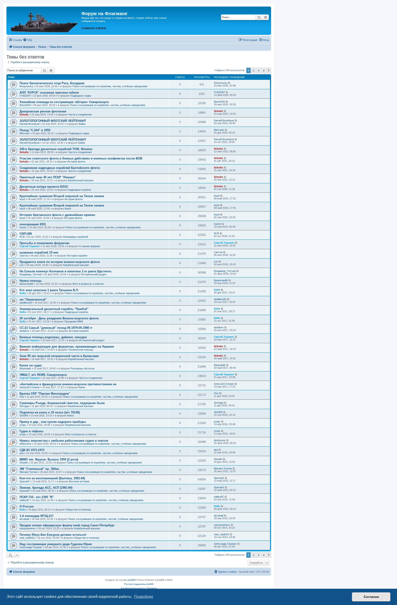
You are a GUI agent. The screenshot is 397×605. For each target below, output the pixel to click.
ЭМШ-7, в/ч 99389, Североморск (43, 374)
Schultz (24, 114)
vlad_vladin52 (27, 537)
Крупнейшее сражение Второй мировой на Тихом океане (62, 196)
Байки (82, 124)
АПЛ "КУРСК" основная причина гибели (49, 92)
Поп (22, 396)
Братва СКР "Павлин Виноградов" (45, 393)
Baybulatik (25, 368)
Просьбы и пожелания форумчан (44, 243)
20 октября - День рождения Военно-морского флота (59, 318)
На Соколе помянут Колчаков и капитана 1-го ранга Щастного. (66, 271)
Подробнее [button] (143, 597)
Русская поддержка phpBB (138, 584)
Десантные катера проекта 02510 (44, 186)
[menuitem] (27, 40)
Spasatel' (25, 481)
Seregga (24, 406)
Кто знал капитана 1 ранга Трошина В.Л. (49, 290)
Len (22, 265)
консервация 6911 (33, 224)
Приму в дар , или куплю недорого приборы (53, 422)
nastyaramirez (28, 528)
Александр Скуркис (31, 547)
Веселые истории (79, 481)
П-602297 (25, 95)
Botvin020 (25, 105)
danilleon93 (26, 302)
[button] (269, 70)
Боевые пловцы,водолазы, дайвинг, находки (53, 337)
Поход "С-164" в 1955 (35, 130)
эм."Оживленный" (33, 299)
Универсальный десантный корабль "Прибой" (54, 309)
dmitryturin (25, 443)
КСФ (22, 236)
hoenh (23, 227)
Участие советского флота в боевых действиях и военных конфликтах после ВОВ (81, 158)
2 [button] (253, 70)
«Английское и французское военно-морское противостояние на (68, 384)
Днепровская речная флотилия (43, 111)
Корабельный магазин (81, 180)
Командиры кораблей (75, 236)
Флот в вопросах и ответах (88, 283)
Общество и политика (78, 509)
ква (21, 453)
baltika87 (24, 500)
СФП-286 (26, 233)
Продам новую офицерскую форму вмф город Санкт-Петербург (67, 525)
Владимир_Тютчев (30, 274)
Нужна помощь (31, 280)
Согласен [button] (371, 597)
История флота (76, 161)
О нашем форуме (89, 246)
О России (27, 506)
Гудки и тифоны (31, 431)
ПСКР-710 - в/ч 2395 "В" (37, 497)
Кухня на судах (31, 365)
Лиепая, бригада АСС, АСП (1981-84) (46, 487)
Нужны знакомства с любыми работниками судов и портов (64, 440)
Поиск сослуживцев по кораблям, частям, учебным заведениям (109, 86)
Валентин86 (26, 283)
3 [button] (258, 70)
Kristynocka (26, 86)
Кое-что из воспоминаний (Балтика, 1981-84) (52, 478)
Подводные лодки (80, 95)
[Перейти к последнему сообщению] (229, 82)
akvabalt (24, 519)
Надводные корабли (79, 189)
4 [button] (263, 70)
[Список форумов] (44, 20)
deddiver (24, 330)
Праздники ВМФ (73, 321)
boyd (22, 199)
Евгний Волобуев (30, 124)
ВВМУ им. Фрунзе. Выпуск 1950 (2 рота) (49, 459)
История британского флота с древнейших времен (57, 215)
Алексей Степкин (30, 387)
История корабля (77, 255)
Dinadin (24, 462)
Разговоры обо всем (82, 368)
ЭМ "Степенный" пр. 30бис (39, 469)
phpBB (131, 580)
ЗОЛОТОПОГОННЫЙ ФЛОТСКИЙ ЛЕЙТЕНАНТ (53, 121)
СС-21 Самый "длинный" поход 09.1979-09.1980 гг (56, 327)
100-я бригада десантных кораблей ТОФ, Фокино (56, 149)
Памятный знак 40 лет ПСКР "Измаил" (48, 177)
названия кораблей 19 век (39, 252)
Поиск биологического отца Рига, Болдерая (52, 83)
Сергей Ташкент (30, 246)
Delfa (23, 293)
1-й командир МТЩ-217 (37, 516)
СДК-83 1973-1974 (32, 450)
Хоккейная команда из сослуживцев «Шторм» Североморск (64, 102)
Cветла (24, 255)
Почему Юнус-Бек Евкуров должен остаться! (53, 534)
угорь (23, 425)
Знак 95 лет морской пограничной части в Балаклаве (59, 356)
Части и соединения (80, 114)
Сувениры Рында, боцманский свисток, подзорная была (62, 403)
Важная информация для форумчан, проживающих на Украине (67, 346)
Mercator (25, 133)
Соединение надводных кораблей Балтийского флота (60, 168)
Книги (68, 208)
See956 (24, 415)
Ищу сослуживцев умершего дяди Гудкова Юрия (56, 544)
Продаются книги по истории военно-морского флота (60, 262)
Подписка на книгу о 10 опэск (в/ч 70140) (50, 412)
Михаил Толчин (28, 472)
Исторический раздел (93, 274)
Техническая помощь (80, 349)
